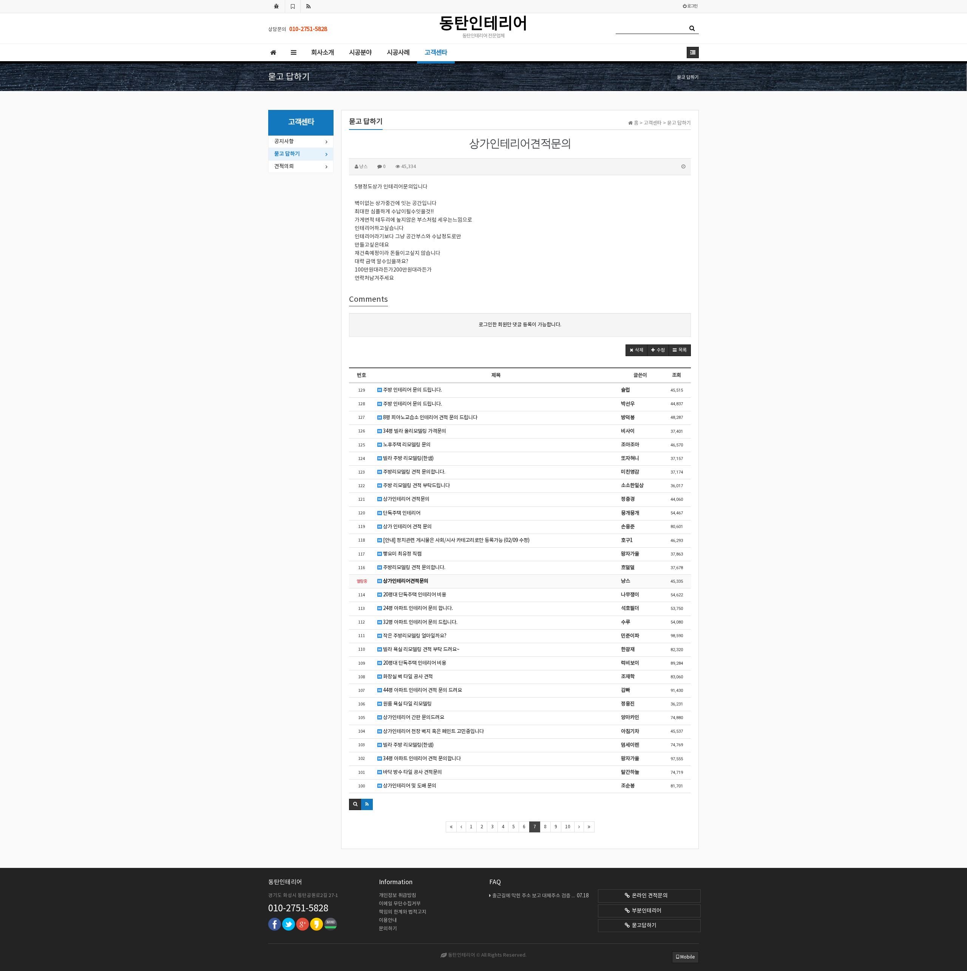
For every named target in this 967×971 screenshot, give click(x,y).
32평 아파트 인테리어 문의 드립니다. (419, 622)
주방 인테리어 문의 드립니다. (412, 390)
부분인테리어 (645, 911)
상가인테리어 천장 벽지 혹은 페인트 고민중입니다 (433, 732)
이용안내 (388, 920)
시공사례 (398, 53)
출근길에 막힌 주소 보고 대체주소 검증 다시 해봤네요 (540, 896)
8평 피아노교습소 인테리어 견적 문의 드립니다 (429, 418)
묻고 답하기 (287, 154)
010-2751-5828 (298, 908)
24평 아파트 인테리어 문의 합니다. (417, 608)
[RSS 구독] (309, 6)
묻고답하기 (643, 926)
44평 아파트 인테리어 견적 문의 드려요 (422, 690)
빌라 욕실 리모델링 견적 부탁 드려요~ (420, 650)
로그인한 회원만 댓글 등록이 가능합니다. (520, 325)
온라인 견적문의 (648, 896)
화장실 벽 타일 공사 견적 (407, 677)
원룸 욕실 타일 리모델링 (407, 704)
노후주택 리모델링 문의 (406, 445)
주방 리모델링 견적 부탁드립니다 (416, 486)
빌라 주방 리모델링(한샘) (408, 458)
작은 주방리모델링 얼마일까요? (414, 636)
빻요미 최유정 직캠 (402, 554)
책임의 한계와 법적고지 (402, 912)
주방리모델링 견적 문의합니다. (413, 472)
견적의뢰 (284, 167)
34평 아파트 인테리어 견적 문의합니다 (421, 759)
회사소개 (322, 53)
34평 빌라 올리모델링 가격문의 (414, 431)
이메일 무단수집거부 (400, 904)
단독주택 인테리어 (401, 513)
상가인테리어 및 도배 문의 (409, 786)
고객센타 (436, 53)
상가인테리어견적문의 (405, 581)
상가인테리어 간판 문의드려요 (413, 718)
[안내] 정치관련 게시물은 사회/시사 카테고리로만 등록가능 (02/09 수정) (456, 540)
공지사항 (284, 142)
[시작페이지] (276, 6)
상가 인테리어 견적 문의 (407, 527)
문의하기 (388, 929)
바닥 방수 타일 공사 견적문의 (412, 772)
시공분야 (360, 53)
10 (567, 826)
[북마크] (292, 6)
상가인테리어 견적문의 (405, 499)
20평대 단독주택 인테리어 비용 (414, 595)
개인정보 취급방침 (397, 895)
